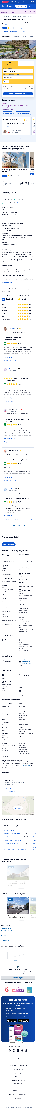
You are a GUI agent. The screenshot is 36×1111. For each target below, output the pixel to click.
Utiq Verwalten (18, 1084)
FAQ (18, 1058)
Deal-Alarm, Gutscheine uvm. (18, 1065)
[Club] (11, 12)
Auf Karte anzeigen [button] (9, 25)
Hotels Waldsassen (6, 928)
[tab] (10, 63)
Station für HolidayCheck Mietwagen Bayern (27, 661)
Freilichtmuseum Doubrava (12, 840)
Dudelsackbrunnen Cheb (11, 843)
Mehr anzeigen (6, 282)
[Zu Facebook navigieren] (9, 1050)
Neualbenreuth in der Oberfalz (10, 949)
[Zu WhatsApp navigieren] (26, 1050)
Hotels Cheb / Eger (6, 935)
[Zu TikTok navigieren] (18, 1050)
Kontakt (25, 1)
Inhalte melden (18, 1062)
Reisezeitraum (7, 68)
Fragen (31, 36)
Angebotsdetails (26, 765)
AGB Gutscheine (18, 1091)
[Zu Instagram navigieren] (13, 1050)
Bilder (24, 36)
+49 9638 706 (11, 791)
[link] (29, 6)
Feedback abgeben (18, 978)
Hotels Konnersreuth (7, 930)
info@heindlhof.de (13, 788)
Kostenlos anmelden (27, 11)
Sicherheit (18, 1098)
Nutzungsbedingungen (18, 1073)
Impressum (18, 1102)
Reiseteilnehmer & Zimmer (11, 74)
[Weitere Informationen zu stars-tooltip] (24, 19)
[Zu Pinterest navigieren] (22, 1050)
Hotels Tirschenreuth (7, 938)
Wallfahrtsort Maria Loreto (12, 833)
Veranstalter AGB (18, 1069)
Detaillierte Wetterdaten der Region (18, 961)
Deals (4, 1)
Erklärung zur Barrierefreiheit (18, 1094)
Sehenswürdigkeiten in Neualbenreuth (15, 849)
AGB (18, 1087)
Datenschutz (18, 1076)
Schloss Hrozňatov (9, 830)
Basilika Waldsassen (10, 837)
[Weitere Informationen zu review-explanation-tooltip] (24, 28)
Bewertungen (16, 36)
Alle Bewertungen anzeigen (17, 525)
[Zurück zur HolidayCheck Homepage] (7, 6)
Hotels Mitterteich (6, 933)
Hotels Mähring (5, 940)
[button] (14, 49)
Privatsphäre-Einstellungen (18, 1080)
